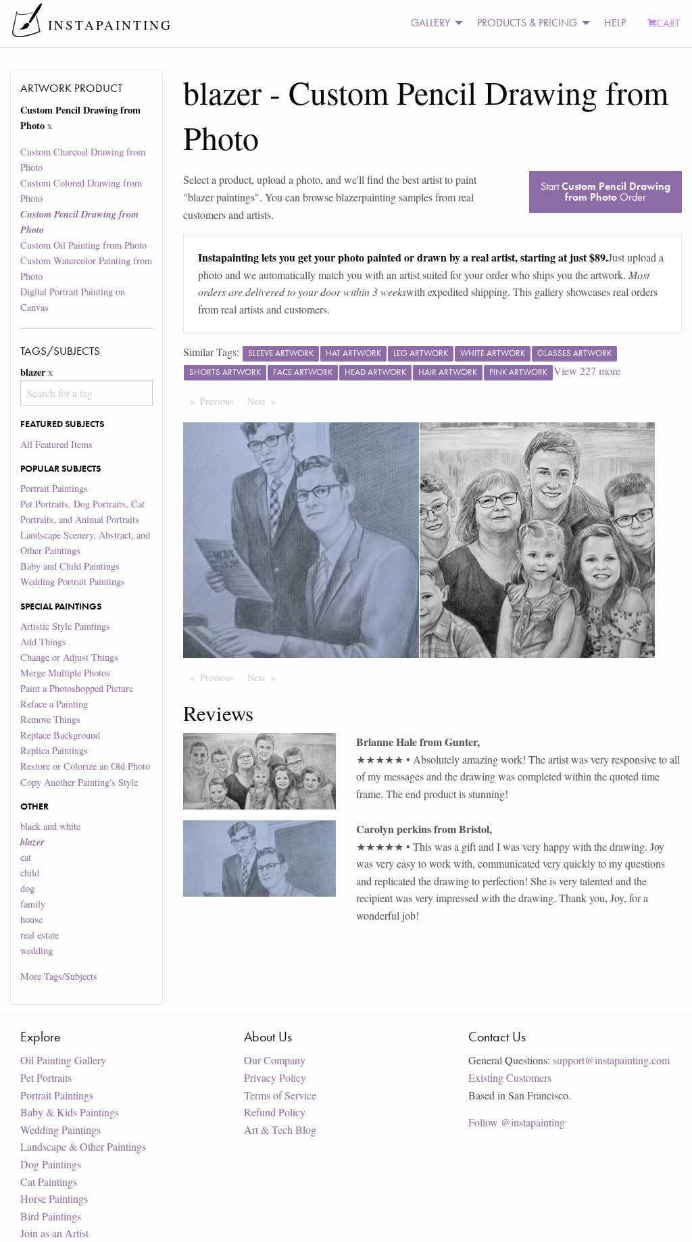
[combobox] (86, 393)
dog (27, 888)
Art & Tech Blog (280, 1129)
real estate (39, 934)
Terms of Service (280, 1095)
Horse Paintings (54, 1198)
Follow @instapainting (516, 1122)
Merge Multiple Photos (65, 672)
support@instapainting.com (611, 1060)
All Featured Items (56, 444)
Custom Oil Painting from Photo (83, 245)
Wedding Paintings (60, 1129)
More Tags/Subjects (58, 976)
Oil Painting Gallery (63, 1060)
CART (668, 23)
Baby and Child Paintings (70, 566)
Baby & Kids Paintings (69, 1112)
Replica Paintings (54, 750)
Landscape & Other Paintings (83, 1146)
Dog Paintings (50, 1164)
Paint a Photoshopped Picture (76, 688)
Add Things (43, 641)
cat (25, 857)
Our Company (274, 1060)
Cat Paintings (48, 1181)
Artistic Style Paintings (65, 626)
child (29, 872)
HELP (615, 23)
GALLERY (430, 23)
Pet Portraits (46, 1077)
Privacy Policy (275, 1077)
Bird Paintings (50, 1216)
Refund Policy (274, 1112)
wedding (36, 950)
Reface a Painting (54, 703)
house (31, 919)
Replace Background (60, 734)
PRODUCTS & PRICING (527, 23)
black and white (50, 826)
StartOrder (605, 191)
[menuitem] (433, 23)
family (32, 903)
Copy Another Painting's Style (79, 782)
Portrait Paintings (54, 488)
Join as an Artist (54, 1233)
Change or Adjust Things (69, 657)
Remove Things (50, 719)
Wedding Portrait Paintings (72, 581)
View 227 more (586, 371)
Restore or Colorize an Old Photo (85, 766)
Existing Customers (509, 1077)
